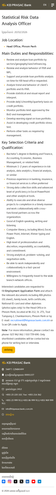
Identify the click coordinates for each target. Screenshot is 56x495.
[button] (52, 5)
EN (44, 4)
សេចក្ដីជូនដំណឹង (8, 457)
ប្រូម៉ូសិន (5, 452)
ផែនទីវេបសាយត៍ (8, 467)
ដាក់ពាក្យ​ (8, 349)
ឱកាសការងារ (7, 462)
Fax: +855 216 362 (32, 394)
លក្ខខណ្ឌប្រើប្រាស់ (9, 423)
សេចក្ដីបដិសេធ (8, 438)
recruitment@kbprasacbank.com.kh (30, 320)
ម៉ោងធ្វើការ (10, 414)
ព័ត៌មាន (5, 447)
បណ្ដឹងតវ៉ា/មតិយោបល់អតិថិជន (14, 433)
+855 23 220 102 (14, 394)
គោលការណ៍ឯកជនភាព (11, 428)
